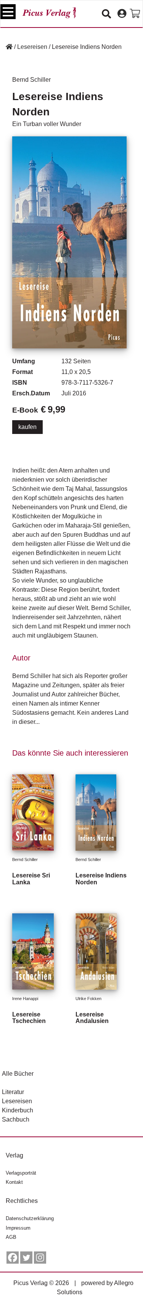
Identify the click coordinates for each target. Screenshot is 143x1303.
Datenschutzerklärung (30, 1218)
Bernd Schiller (31, 79)
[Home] (9, 47)
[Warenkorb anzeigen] (135, 13)
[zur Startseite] (49, 12)
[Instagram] (40, 1257)
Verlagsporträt (21, 1173)
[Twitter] (26, 1257)
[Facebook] (12, 1257)
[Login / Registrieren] (122, 13)
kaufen (27, 427)
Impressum (18, 1228)
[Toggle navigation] (8, 11)
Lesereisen (32, 47)
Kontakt (14, 1182)
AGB (11, 1237)
